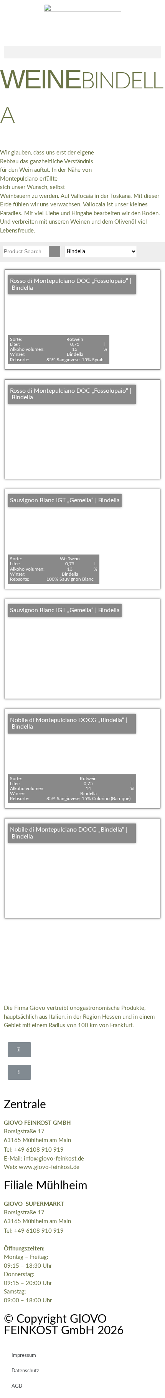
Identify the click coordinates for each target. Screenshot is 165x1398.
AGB (17, 1386)
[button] (82, 52)
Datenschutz (25, 1370)
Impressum (24, 1355)
